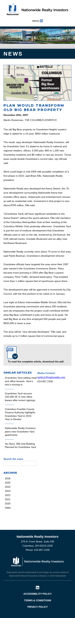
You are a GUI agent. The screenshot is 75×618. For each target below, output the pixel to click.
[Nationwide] (37, 560)
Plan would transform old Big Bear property (33, 107)
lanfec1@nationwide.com (51, 377)
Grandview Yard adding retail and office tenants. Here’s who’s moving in (21, 381)
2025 (7, 482)
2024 (7, 486)
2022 (7, 495)
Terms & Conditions (37, 600)
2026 (7, 478)
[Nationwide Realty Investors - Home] (37, 8)
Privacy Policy (37, 606)
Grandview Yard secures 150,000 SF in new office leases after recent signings (20, 397)
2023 (7, 491)
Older (8, 507)
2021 (7, 499)
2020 (7, 503)
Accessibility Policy (37, 593)
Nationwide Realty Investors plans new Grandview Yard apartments (20, 431)
